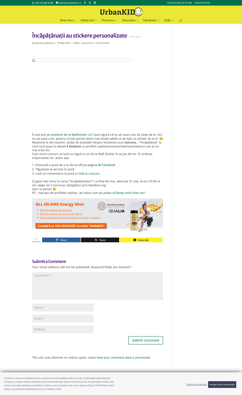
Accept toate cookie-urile (222, 384)
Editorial (87, 20)
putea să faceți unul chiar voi (123, 193)
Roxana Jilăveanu (44, 42)
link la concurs (89, 173)
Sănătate (150, 20)
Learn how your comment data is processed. (119, 357)
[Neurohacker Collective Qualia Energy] (97, 230)
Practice (108, 20)
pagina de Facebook (101, 165)
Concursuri (87, 42)
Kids (167, 20)
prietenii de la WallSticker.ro (71, 135)
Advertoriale (202, 3)
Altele (76, 42)
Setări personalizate (196, 384)
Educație (128, 20)
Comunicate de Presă (179, 3)
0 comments (102, 42)
